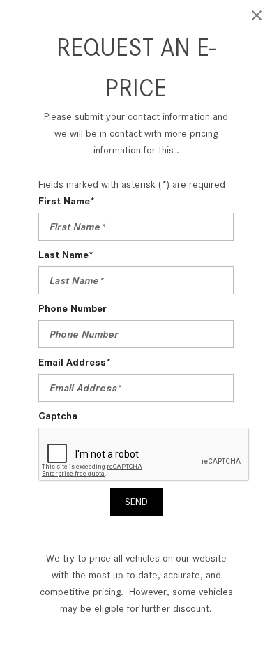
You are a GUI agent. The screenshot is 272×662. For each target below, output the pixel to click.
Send (136, 501)
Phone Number (72, 308)
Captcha (57, 415)
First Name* (66, 200)
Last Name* (65, 254)
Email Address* (74, 362)
